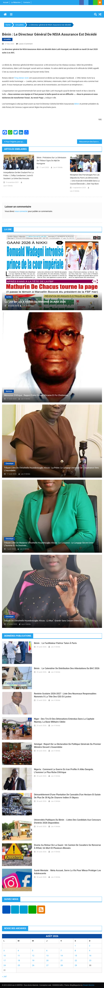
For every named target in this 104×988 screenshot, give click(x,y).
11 (19, 955)
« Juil (4, 976)
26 (33, 965)
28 (62, 965)
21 (62, 960)
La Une (46, 297)
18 (19, 960)
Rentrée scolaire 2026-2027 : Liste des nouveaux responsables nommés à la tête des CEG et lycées (65, 695)
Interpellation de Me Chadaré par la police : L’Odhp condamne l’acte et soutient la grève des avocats (18, 175)
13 (47, 955)
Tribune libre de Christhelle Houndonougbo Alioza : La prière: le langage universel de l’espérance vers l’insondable (51, 469)
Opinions (9, 391)
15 (76, 955)
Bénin (76, 104)
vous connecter (21, 211)
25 (19, 965)
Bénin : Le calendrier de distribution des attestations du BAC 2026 (66, 668)
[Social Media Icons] (6, 909)
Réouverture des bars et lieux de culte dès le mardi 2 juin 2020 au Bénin (90, 142)
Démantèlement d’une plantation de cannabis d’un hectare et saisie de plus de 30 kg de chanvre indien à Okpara (67, 796)
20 (47, 960)
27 (47, 965)
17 (5, 960)
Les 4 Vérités (8, 186)
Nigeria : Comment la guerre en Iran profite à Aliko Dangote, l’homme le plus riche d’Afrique (64, 771)
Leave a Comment (25, 44)
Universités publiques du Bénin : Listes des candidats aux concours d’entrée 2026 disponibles (67, 821)
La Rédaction (16, 2)
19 (33, 960)
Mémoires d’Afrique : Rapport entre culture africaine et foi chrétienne (36, 395)
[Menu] (11, 14)
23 (90, 960)
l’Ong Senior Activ (21, 78)
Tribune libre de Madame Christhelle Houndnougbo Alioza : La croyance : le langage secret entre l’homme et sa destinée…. (48, 544)
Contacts (26, 2)
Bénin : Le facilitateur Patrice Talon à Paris (55, 643)
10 (5, 955)
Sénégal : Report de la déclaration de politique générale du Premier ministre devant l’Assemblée (67, 745)
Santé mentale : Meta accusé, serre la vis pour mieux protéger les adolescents (67, 872)
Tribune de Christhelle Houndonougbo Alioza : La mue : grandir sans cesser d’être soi (43, 620)
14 (62, 955)
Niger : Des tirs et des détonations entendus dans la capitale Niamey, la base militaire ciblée (64, 720)
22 (76, 960)
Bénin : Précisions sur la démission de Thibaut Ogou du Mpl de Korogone (51, 160)
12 (33, 955)
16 (90, 955)
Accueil (5, 2)
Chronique (9, 463)
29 (76, 965)
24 (5, 965)
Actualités (7, 39)
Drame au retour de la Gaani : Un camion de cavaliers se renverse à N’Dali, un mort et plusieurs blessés (67, 846)
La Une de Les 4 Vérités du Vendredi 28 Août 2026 (73, 301)
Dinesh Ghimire (88, 985)
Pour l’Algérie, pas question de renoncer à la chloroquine (16, 142)
